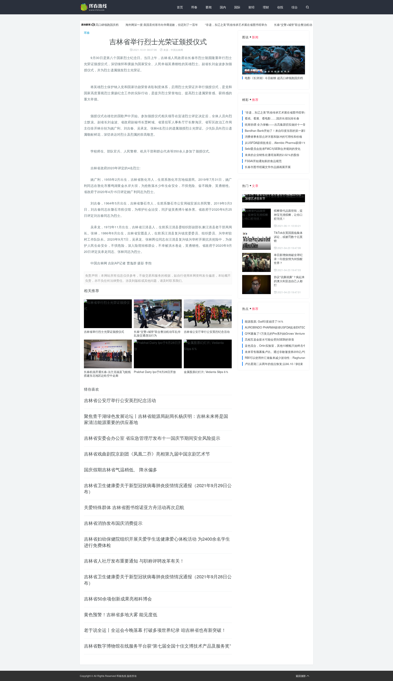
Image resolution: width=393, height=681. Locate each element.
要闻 (209, 7)
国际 (237, 7)
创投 (280, 7)
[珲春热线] (94, 7)
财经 (251, 7)
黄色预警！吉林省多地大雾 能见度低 (120, 614)
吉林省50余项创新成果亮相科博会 (118, 598)
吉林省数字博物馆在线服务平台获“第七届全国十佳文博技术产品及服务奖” (157, 645)
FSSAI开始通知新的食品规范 (263, 161)
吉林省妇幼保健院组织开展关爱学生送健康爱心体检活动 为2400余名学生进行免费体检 (157, 541)
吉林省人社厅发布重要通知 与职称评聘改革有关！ (134, 560)
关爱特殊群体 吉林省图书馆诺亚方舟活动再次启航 (134, 507)
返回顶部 (301, 676)
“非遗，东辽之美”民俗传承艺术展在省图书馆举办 (221, 25)
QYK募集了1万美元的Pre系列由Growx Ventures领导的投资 (283, 333)
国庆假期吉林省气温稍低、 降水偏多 (120, 469)
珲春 (194, 7)
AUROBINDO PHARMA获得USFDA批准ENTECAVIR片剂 (281, 327)
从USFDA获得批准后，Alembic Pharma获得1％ (275, 143)
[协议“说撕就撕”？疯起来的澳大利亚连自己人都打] (256, 284)
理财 (266, 7)
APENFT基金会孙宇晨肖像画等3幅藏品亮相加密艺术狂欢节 (273, 196)
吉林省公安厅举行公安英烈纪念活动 (207, 332)
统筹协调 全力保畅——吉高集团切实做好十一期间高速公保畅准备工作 (289, 124)
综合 (294, 7)
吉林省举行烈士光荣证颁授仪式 (104, 332)
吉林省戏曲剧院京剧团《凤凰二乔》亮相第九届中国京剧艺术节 (147, 453)
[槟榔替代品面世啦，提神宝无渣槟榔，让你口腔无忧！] (256, 218)
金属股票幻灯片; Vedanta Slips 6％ (206, 372)
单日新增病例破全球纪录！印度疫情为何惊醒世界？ (288, 259)
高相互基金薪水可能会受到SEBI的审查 (269, 339)
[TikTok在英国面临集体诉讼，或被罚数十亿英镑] (256, 240)
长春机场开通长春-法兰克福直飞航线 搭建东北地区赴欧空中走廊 (107, 373)
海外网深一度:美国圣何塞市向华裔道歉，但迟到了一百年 (147, 25)
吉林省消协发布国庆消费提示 (113, 523)
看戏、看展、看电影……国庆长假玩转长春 (272, 118)
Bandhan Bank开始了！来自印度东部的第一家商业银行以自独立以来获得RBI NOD (297, 130)
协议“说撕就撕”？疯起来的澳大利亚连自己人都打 (289, 281)
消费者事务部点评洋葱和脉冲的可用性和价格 (273, 136)
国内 (223, 7)
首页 (180, 7)
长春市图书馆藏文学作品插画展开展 (268, 167)
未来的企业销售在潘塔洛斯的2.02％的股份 (272, 155)
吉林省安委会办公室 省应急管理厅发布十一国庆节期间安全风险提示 (152, 438)
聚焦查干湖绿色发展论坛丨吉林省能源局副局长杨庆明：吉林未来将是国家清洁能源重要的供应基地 (156, 419)
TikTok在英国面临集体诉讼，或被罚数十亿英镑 (288, 237)
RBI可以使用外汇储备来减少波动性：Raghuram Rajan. (280, 358)
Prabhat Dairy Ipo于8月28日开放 (155, 372)
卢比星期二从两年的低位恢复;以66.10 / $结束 (274, 364)
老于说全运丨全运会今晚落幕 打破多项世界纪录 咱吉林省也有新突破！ (155, 630)
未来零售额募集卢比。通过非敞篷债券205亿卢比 (276, 352)
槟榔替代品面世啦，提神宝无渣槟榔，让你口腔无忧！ (288, 214)
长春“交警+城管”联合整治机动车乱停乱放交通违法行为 (294, 25)
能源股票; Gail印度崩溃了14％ (264, 321)
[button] (259, 71)
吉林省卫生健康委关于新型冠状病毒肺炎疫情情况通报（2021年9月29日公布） (158, 488)
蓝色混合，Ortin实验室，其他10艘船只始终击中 (275, 345)
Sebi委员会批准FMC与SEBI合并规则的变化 (272, 149)
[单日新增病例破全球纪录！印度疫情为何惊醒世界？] (256, 262)
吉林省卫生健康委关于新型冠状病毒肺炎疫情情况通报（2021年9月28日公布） (158, 579)
